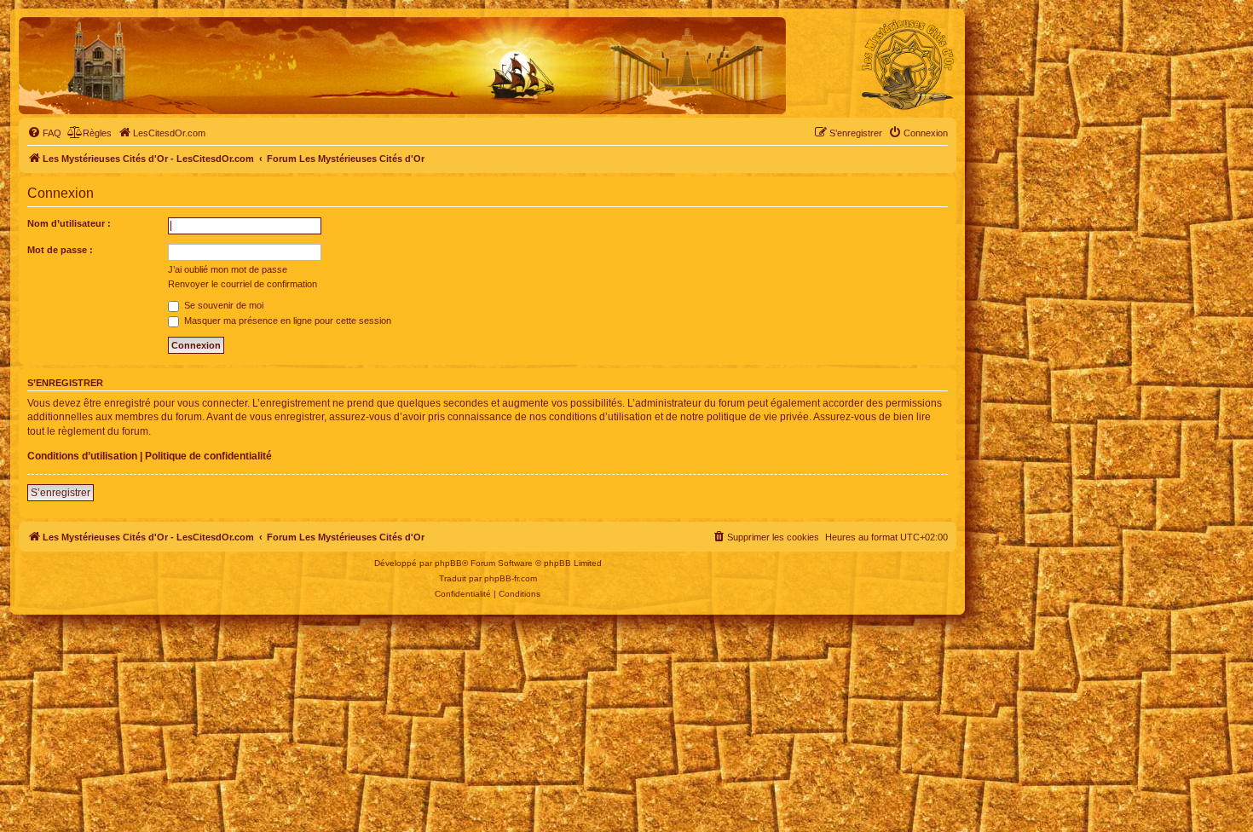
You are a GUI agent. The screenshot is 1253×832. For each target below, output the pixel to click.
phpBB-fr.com (510, 578)
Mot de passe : (60, 250)
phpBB (448, 563)
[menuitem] (44, 133)
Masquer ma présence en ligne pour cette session (286, 320)
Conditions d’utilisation (82, 456)
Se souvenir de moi (222, 305)
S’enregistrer (60, 493)
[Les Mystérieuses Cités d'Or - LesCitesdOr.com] (907, 65)
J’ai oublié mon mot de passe (227, 269)
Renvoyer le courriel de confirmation (242, 284)
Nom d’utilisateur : (69, 223)
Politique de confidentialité (208, 456)
